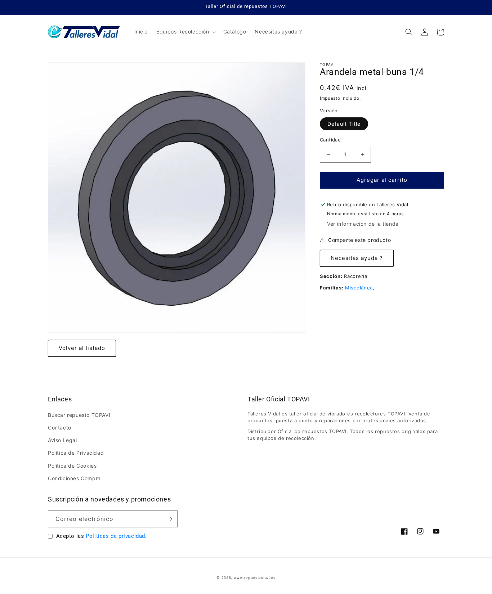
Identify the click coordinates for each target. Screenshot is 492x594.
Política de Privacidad (76, 453)
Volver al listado (82, 348)
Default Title (344, 124)
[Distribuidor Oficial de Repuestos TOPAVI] (84, 32)
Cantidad (330, 140)
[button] (185, 31)
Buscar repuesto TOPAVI (79, 415)
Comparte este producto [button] (359, 240)
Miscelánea (359, 288)
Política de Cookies (72, 466)
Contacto (59, 427)
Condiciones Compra (74, 478)
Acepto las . (101, 536)
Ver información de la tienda (363, 224)
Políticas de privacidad (115, 536)
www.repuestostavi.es (255, 578)
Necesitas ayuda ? (357, 258)
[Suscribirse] (169, 518)
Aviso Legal (62, 440)
